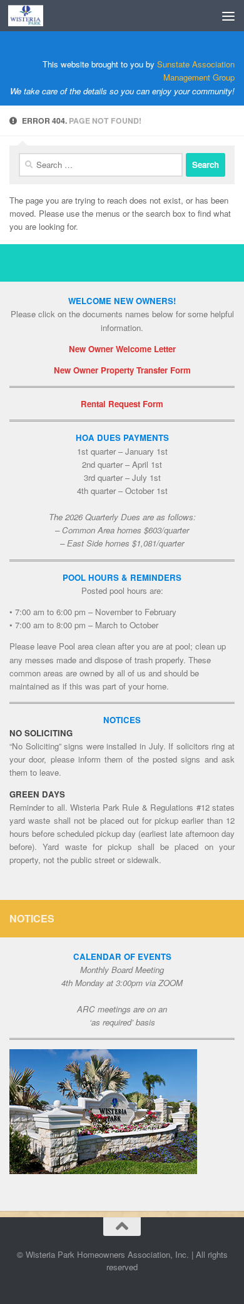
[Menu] (228, 15)
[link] (31, 15)
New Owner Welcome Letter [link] (122, 349)
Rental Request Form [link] (122, 404)
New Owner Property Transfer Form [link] (122, 370)
